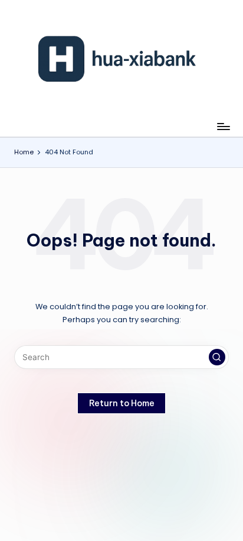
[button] (217, 357)
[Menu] (223, 126)
